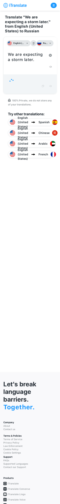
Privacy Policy (11, 442)
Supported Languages (15, 463)
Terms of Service (12, 439)
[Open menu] (54, 5)
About (6, 426)
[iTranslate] (15, 5)
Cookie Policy (10, 449)
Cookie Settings (12, 452)
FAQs (6, 460)
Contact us (9, 429)
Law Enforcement (12, 446)
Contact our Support (14, 467)
